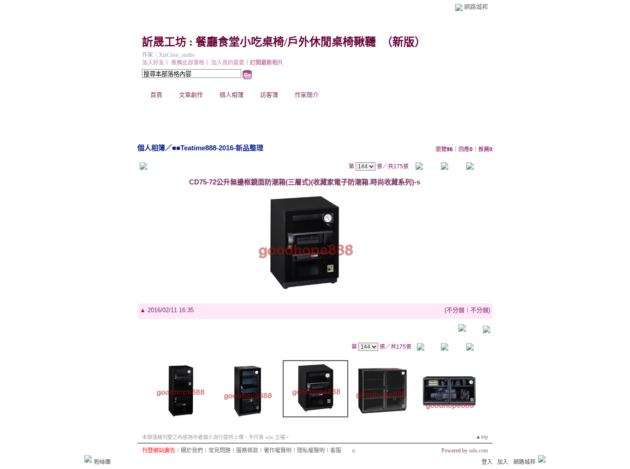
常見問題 (219, 450)
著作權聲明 (277, 450)
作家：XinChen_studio (168, 55)
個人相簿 (232, 94)
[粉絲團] (88, 459)
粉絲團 (102, 462)
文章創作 (191, 94)
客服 (335, 450)
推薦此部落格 (187, 62)
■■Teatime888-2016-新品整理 (217, 148)
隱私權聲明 (311, 450)
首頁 (156, 94)
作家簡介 (307, 94)
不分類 (455, 310)
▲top (481, 436)
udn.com (478, 450)
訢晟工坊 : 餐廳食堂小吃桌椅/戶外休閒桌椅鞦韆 (259, 42)
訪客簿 (269, 94)
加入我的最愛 (227, 62)
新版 (403, 42)
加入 (502, 462)
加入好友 (153, 62)
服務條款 (247, 450)
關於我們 (192, 450)
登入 (487, 462)
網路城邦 (476, 6)
